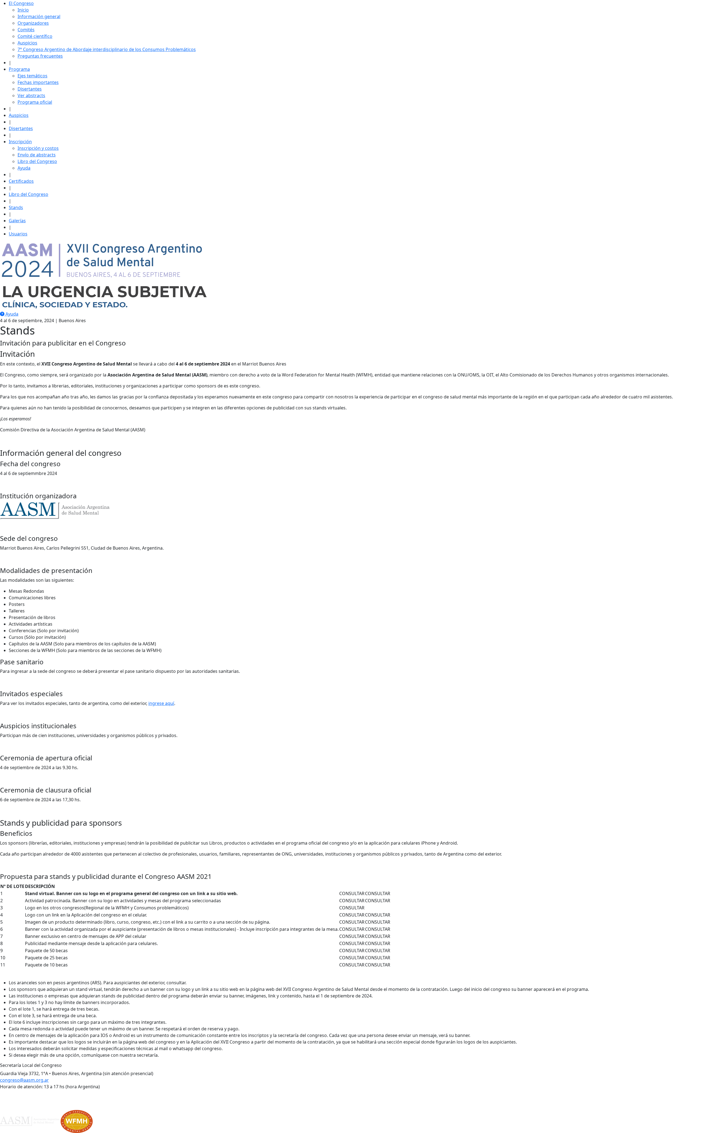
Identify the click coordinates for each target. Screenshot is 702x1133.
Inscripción (20, 142)
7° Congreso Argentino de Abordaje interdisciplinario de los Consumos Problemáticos (107, 49)
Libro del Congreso (37, 161)
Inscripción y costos (38, 148)
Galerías (17, 221)
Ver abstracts (31, 95)
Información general (39, 16)
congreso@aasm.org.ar (24, 1080)
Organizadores (33, 23)
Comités (26, 30)
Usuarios (18, 234)
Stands (16, 207)
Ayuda (24, 168)
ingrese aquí (161, 703)
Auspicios (27, 43)
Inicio (23, 10)
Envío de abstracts (37, 155)
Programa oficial (35, 102)
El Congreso (21, 3)
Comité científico (35, 36)
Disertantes (30, 89)
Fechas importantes (38, 82)
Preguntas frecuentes (40, 56)
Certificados (21, 181)
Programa (19, 69)
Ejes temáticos (32, 76)
